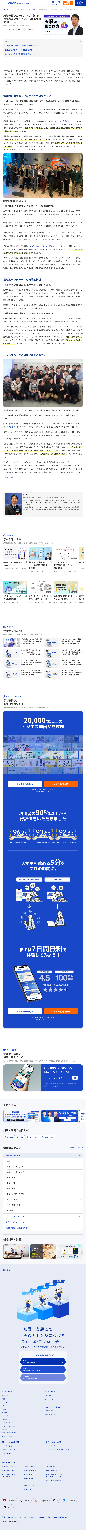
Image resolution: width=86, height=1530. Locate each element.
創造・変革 (32, 9)
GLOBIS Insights (6, 1454)
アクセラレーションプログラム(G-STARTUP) (57, 1450)
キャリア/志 (11, 1210)
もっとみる (26, 513)
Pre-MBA (5, 1419)
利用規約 (10, 1517)
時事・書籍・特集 (13, 1205)
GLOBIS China (28, 1474)
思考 (8, 1161)
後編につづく (8, 477)
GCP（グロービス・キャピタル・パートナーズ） (48, 246)
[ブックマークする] (25, 562)
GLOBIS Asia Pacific (29, 1467)
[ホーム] (4, 9)
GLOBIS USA (27, 1489)
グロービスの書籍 (7, 1446)
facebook (71, 1500)
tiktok (27, 1500)
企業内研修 (48, 1396)
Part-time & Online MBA (10, 1426)
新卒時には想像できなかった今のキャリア (23, 45)
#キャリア (28, 29)
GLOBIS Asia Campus (30, 1470)
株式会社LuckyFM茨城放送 (53, 1480)
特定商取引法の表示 (51, 1517)
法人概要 (4, 1517)
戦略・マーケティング (15, 1167)
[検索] (53, 3)
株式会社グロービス (7, 1467)
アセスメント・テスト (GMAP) (53, 1407)
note (10, 1507)
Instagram (43, 1500)
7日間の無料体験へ (61, 783)
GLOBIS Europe (28, 1478)
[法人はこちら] (80, 3)
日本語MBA (5, 1399)
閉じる (79, 41)
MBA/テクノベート (22, 9)
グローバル (11, 1183)
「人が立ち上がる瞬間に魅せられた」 (21, 54)
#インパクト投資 (9, 29)
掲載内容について (63, 1517)
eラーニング (48, 1403)
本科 (33, 1361)
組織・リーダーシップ (15, 1172)
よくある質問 (40, 1517)
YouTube (12, 1500)
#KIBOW (19, 29)
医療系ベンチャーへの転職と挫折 (19, 50)
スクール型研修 (49, 1399)
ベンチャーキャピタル (51, 1446)
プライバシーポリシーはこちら (51, 1086)
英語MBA (4, 1412)
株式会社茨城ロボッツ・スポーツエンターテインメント (54, 1475)
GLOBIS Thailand (29, 1486)
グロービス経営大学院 (15, 1194)
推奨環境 (31, 1517)
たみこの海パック (11, 427)
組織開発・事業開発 (50, 1415)
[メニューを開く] (5, 3)
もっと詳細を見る (24, 783)
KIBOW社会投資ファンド (64, 121)
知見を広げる (10, 9)
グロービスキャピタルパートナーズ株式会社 (10, 1475)
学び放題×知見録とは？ (75, 1148)
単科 (32, 1369)
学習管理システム (50, 1411)
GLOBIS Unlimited (7, 1436)
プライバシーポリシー (21, 1517)
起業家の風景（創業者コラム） (17, 1228)
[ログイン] (58, 3)
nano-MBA (6, 1416)
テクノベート (12, 1199)
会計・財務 (11, 1177)
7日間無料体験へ (68, 3)
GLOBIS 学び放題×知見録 (9, 1433)
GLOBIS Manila (28, 1482)
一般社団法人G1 (50, 1467)
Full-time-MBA (7, 1423)
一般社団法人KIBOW (51, 1470)
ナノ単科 (30, 1377)
